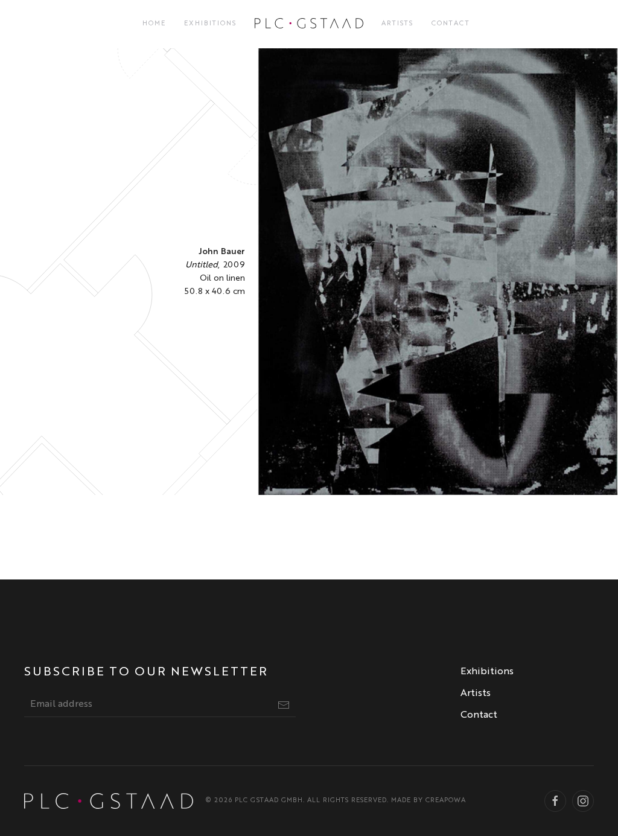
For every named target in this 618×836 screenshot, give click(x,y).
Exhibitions (210, 24)
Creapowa (445, 800)
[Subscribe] (284, 705)
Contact (451, 24)
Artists (397, 24)
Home (154, 24)
